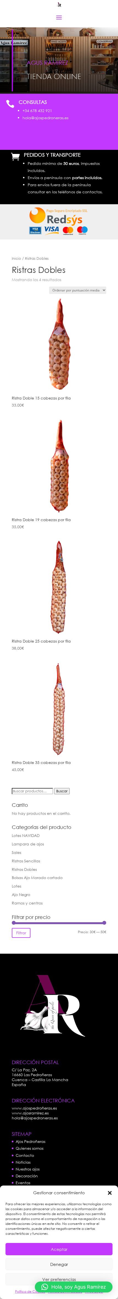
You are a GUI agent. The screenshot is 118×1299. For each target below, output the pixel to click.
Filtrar (21, 932)
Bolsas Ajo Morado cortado (37, 877)
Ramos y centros (27, 903)
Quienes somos (29, 1148)
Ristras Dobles (24, 869)
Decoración (27, 1175)
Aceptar (59, 1249)
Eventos (23, 1182)
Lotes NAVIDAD (26, 835)
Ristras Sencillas (26, 860)
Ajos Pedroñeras (30, 1141)
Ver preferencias (59, 1279)
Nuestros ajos (28, 1169)
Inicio (16, 258)
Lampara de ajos (28, 843)
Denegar (59, 1264)
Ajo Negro (21, 894)
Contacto (25, 1155)
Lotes (16, 886)
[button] (110, 1193)
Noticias (23, 1162)
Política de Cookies (30, 1291)
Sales (16, 852)
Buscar (62, 791)
